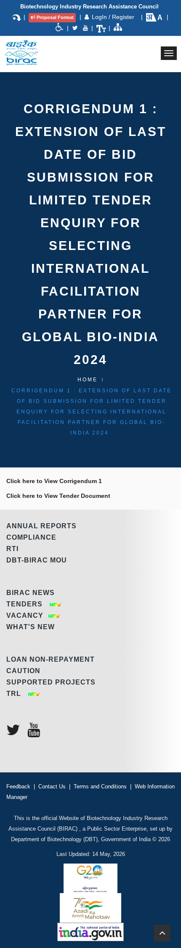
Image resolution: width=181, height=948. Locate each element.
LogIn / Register (114, 17)
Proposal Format (55, 17)
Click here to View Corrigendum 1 (54, 481)
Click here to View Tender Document (58, 495)
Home (87, 380)
